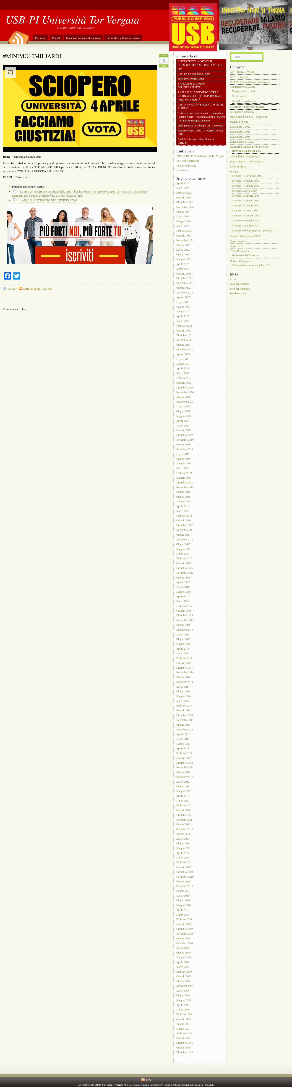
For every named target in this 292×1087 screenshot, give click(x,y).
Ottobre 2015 (183, 625)
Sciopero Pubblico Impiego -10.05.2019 (253, 230)
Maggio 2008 (183, 1000)
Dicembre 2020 (184, 387)
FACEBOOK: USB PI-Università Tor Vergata (200, 156)
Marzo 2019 (182, 468)
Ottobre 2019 (183, 444)
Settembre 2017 (184, 539)
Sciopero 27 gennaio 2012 (246, 215)
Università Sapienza (240, 261)
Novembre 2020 (185, 392)
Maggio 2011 (183, 848)
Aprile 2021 (182, 368)
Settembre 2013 (184, 729)
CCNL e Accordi (239, 77)
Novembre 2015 (185, 620)
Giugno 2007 (183, 1023)
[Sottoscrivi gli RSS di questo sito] (18, 36)
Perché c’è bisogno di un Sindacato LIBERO (196, 141)
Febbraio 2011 (184, 862)
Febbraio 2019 (184, 473)
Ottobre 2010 (183, 881)
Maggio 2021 (183, 363)
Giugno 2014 (183, 691)
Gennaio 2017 (183, 563)
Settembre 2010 (184, 886)
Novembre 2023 (185, 240)
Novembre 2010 (185, 876)
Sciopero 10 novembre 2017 (247, 175)
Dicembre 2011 (184, 815)
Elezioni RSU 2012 (240, 126)
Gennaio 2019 (183, 477)
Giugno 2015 (183, 639)
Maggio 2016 (183, 591)
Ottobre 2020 (183, 397)
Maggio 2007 (183, 1028)
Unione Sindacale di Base (75, 27)
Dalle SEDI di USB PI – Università (248, 116)
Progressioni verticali (243, 91)
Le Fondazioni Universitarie (245, 156)
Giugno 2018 (183, 497)
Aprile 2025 (182, 183)
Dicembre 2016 (184, 568)
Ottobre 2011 (183, 824)
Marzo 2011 (182, 857)
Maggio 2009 (183, 957)
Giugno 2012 (183, 786)
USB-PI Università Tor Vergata (72, 19)
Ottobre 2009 (183, 938)
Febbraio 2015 (184, 658)
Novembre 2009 (185, 933)
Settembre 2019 (184, 449)
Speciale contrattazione (244, 101)
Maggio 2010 (183, 905)
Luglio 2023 (183, 250)
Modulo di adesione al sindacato (83, 38)
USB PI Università (186, 165)
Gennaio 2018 (183, 520)
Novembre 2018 (185, 487)
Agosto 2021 (183, 354)
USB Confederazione (187, 160)
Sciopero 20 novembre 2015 (245, 236)
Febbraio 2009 (184, 971)
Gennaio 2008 (183, 1019)
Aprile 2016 (182, 596)
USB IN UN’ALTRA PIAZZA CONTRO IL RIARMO (201, 106)
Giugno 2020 (183, 411)
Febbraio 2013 (184, 753)
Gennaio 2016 (183, 610)
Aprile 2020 (182, 420)
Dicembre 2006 (184, 1043)
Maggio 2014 (183, 696)
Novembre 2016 (185, 572)
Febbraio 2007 (184, 1033)
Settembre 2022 (184, 292)
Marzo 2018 (182, 511)
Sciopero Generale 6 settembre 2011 (251, 265)
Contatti (56, 38)
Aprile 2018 (182, 506)
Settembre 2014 (184, 682)
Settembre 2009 (184, 943)
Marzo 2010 (182, 914)
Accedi (233, 279)
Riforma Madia (238, 166)
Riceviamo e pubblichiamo (246, 150)
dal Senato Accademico (242, 111)
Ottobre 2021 (183, 345)
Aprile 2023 (182, 264)
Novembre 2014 (185, 672)
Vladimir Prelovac (172, 1084)
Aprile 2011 (182, 853)
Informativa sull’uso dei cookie (123, 38)
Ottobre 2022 (183, 287)
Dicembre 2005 (184, 1052)
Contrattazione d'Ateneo (243, 87)
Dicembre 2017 (184, 525)
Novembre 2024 (185, 207)
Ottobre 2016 (183, 577)
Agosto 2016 (183, 582)
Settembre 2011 (184, 829)
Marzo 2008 (182, 1009)
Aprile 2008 (182, 1005)
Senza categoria (238, 241)
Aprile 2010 (182, 910)
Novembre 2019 (185, 439)
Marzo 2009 (182, 967)
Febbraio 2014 (184, 705)
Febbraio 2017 (184, 558)
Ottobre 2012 (183, 772)
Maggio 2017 (183, 549)
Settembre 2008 (184, 985)
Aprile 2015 (182, 648)
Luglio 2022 (183, 302)
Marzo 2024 (182, 226)
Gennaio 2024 (183, 235)
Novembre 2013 (185, 720)
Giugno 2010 (183, 900)
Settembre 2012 (184, 777)
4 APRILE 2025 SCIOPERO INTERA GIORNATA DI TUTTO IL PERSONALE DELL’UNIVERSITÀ (200, 95)
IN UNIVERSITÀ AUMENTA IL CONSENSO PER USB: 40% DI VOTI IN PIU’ (200, 64)
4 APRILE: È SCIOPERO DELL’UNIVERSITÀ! (48, 200)
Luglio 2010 (183, 895)
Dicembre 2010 (184, 872)
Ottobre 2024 (183, 211)
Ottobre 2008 (183, 981)
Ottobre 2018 (183, 492)
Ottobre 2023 (183, 245)
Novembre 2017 (185, 530)
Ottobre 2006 (183, 1047)
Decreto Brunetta (239, 121)
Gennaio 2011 (183, 867)
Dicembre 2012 (184, 762)
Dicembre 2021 (184, 335)
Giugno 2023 (183, 254)
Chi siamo (40, 38)
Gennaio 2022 (183, 330)
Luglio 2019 (183, 454)
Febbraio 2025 (184, 193)
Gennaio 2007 (183, 1038)
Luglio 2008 (183, 990)
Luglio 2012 (183, 781)
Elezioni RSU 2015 (240, 131)
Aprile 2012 (182, 796)
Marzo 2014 (182, 701)
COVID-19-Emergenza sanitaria (247, 106)
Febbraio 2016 (184, 606)
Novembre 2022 (185, 283)
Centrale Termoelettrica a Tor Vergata (249, 82)
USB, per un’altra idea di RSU (194, 73)
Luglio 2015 (183, 634)
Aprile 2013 (182, 748)
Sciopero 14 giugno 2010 (245, 180)
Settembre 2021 (184, 349)
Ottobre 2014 (183, 677)
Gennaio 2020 (183, 430)
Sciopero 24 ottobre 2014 (245, 205)
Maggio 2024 (183, 221)
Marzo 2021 (182, 373)
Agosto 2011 (183, 833)
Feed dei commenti (240, 288)
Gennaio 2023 (183, 273)
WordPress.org (238, 293)
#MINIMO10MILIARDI (32, 56)
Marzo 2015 (182, 653)
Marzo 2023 (182, 268)
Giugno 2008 (183, 995)
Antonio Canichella (205, 1084)
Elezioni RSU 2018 (240, 136)
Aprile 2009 (182, 962)
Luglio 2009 (183, 948)
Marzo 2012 (182, 800)
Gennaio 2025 (183, 197)
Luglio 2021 (183, 359)
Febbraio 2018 (184, 515)
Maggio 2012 (183, 791)
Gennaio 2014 (183, 710)
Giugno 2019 (183, 458)
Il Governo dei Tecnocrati (245, 255)
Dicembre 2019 (184, 435)
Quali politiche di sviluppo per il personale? (201, 125)
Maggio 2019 (183, 463)
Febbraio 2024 (184, 230)
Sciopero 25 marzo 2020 (245, 210)
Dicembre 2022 (184, 278)
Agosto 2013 (183, 734)
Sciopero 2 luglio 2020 (244, 190)
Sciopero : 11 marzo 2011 (246, 225)
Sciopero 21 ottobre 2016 (245, 195)
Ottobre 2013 (183, 724)
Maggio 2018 (183, 501)
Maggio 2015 (183, 644)
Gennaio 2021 (183, 382)
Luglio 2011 (183, 838)
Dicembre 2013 (184, 715)
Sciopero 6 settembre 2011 (246, 220)
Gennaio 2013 (183, 758)
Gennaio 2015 (183, 663)
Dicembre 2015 (184, 615)
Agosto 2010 (183, 891)
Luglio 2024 (183, 216)
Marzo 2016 (182, 601)
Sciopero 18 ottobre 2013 (245, 185)
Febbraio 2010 (184, 919)
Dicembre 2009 (184, 928)
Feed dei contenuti (239, 284)
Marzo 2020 (182, 425)
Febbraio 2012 (184, 805)
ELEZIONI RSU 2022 (242, 141)
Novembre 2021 (185, 340)
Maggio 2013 (183, 743)
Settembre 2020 (184, 401)
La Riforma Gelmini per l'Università (249, 146)
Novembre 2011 (185, 819)
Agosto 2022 (183, 297)
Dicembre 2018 (184, 482)
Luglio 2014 (183, 686)
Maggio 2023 (183, 259)
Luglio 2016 (183, 587)
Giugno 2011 (183, 843)
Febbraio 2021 (184, 378)
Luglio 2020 (183, 406)
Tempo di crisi (237, 246)
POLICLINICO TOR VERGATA (247, 161)
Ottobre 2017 (183, 534)
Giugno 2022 (183, 306)
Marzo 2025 (182, 188)
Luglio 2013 (183, 739)
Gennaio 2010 (183, 924)
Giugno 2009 (183, 952)
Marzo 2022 (182, 321)
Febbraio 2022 (184, 325)
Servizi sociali (239, 96)
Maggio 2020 (183, 416)
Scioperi (12, 289)
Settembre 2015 (184, 629)
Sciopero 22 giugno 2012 (245, 200)
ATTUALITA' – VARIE (242, 72)
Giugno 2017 (183, 544)
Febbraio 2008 (184, 1014)
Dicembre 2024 (184, 202)
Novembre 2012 (185, 767)
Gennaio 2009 (183, 976)
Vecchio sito (182, 170)
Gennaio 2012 (183, 810)
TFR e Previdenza (239, 251)
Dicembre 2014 (184, 667)
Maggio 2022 (183, 311)
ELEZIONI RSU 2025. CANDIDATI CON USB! (200, 132)
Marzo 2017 (182, 553)
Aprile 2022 (182, 316)
